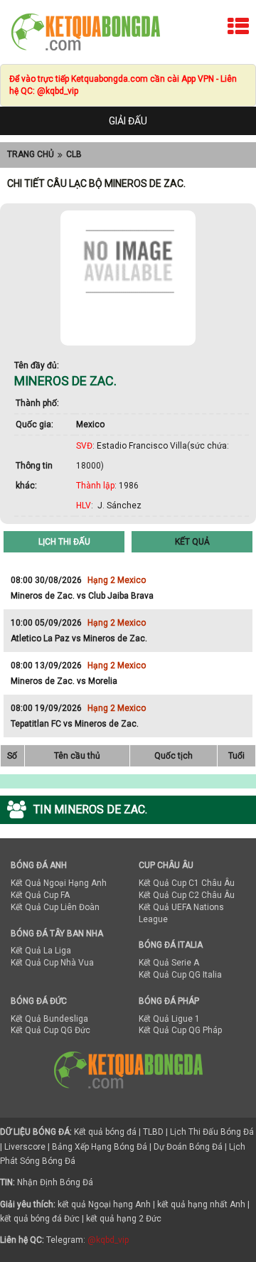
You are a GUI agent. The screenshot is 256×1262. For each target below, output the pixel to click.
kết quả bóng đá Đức (40, 1219)
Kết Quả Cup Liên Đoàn (55, 907)
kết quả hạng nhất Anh (201, 1204)
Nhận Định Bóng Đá (55, 1182)
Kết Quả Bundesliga (49, 1019)
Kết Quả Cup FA (40, 895)
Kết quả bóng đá (105, 1132)
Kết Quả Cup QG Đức (50, 1030)
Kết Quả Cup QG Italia (180, 975)
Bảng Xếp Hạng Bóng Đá (99, 1147)
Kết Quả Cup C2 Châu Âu (187, 895)
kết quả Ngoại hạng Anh (104, 1204)
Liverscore (25, 1147)
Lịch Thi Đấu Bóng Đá (212, 1132)
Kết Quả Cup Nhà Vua (52, 963)
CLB (74, 154)
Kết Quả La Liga (41, 951)
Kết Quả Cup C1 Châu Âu (187, 883)
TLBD (153, 1132)
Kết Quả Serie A (169, 963)
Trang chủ (30, 154)
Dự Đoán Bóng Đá (188, 1147)
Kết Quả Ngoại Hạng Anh (59, 883)
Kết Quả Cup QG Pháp (180, 1030)
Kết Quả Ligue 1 (169, 1019)
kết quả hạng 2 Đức (123, 1219)
